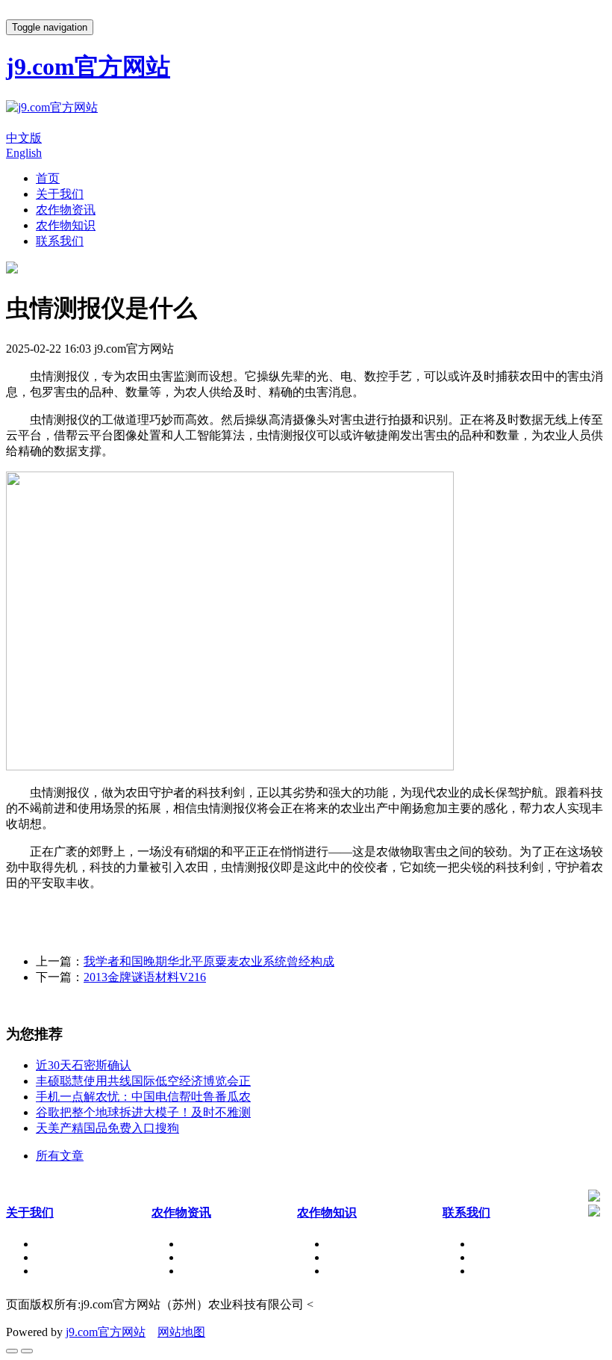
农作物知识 (66, 225)
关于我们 (60, 194)
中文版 (24, 138)
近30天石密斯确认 (83, 1065)
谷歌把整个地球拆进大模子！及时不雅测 (143, 1112)
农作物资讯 (66, 209)
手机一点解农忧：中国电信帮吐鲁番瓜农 (143, 1096)
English (24, 152)
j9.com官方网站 (106, 1332)
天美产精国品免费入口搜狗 (107, 1128)
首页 (48, 178)
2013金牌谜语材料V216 (145, 977)
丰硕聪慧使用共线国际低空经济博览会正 (143, 1081)
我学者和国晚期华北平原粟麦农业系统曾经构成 (209, 961)
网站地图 (181, 1332)
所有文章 (60, 1155)
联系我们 (60, 241)
